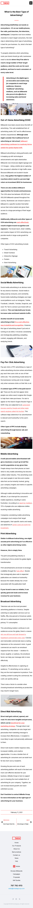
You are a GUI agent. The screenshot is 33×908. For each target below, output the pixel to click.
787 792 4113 (16, 885)
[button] (30, 2)
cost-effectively (23, 222)
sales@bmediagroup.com (16, 888)
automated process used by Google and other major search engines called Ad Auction (15, 408)
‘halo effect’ (20, 571)
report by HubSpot (25, 503)
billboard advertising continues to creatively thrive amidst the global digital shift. (16, 144)
